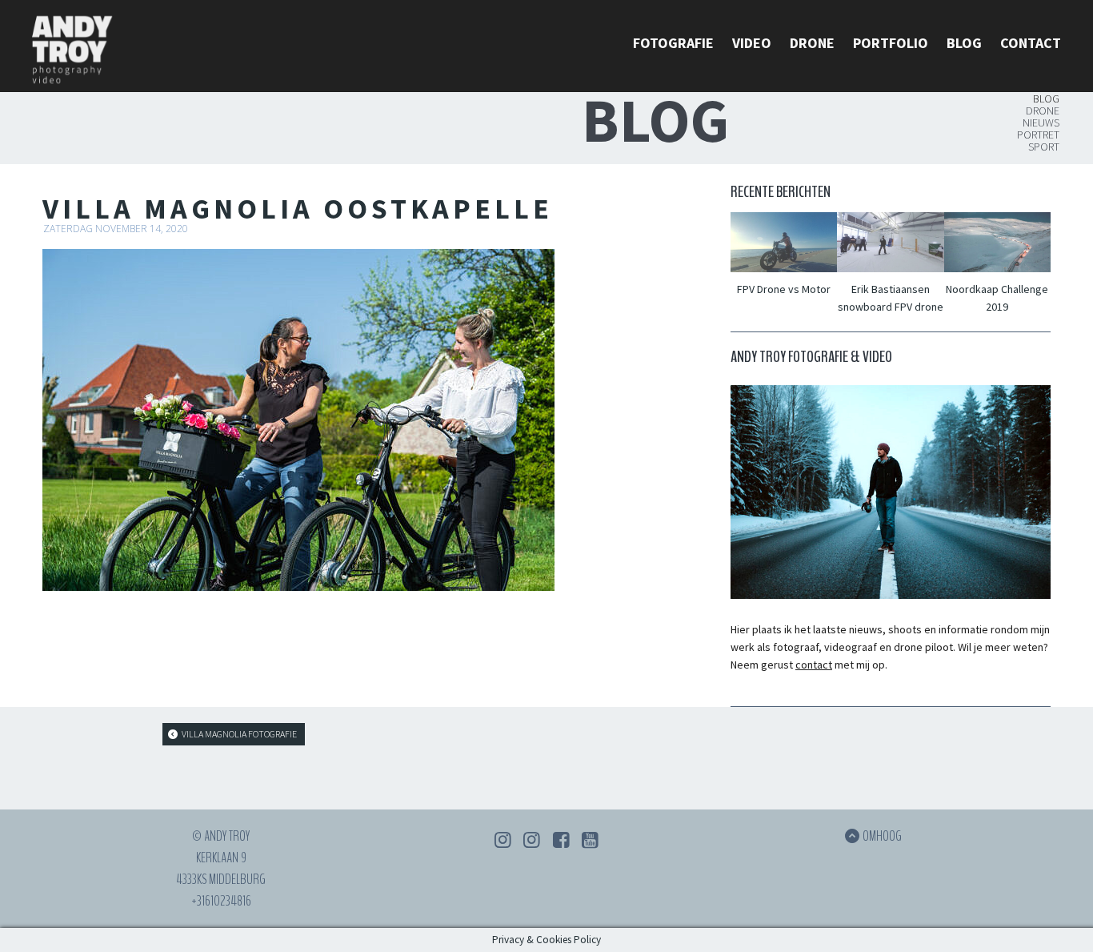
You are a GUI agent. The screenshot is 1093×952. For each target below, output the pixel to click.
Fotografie (673, 43)
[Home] (72, 52)
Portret (1038, 134)
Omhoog (882, 836)
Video (751, 43)
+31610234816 (221, 900)
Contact (1030, 43)
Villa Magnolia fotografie (238, 734)
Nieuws (1041, 122)
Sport (1043, 146)
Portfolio (890, 43)
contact (813, 664)
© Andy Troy (221, 836)
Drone (812, 43)
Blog (964, 43)
